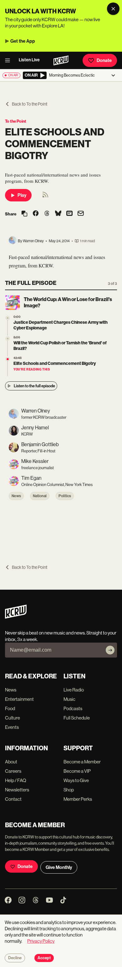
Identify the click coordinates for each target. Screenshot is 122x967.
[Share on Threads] (47, 214)
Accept (44, 957)
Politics (64, 496)
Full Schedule (77, 717)
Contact (13, 799)
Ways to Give (76, 780)
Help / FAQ (15, 780)
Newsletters (17, 789)
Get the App (22, 41)
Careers (13, 771)
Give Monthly (59, 867)
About (11, 761)
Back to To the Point (29, 103)
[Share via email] (81, 214)
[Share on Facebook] (36, 214)
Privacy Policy (40, 941)
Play (22, 195)
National (40, 496)
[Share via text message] (69, 214)
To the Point (15, 121)
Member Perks (78, 799)
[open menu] (9, 60)
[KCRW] (16, 617)
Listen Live (29, 60)
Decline (15, 957)
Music (69, 699)
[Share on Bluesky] (58, 214)
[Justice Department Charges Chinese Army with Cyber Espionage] (7, 318)
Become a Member (82, 761)
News (16, 496)
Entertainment (19, 699)
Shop (69, 789)
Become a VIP (77, 771)
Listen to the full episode (34, 386)
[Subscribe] (110, 650)
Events (12, 727)
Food (10, 708)
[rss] (45, 197)
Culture (12, 717)
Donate (104, 60)
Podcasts (73, 708)
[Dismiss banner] (113, 8)
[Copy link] (24, 214)
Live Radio (74, 689)
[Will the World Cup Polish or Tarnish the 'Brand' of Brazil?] (7, 338)
